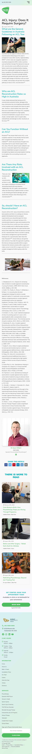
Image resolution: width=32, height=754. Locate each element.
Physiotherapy (5, 694)
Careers (4, 677)
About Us (4, 666)
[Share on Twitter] (10, 464)
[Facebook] (3, 634)
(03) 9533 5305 (7, 2)
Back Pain (13, 514)
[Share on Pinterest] (14, 464)
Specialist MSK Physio (7, 696)
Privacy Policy (9, 745)
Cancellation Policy (6, 672)
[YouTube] (12, 634)
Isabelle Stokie (6, 514)
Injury (12, 548)
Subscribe (16, 735)
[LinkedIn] (9, 634)
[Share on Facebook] (6, 464)
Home (3, 664)
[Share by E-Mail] (26, 464)
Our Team (4, 675)
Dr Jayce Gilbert (7, 582)
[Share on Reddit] (22, 464)
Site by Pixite (5, 748)
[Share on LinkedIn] (18, 464)
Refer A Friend (5, 669)
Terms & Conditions (15, 746)
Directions (4, 685)
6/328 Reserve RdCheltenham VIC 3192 (10, 630)
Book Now (16, 604)
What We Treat (5, 680)
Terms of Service (5, 746)
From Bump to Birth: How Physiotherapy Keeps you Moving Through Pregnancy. (14, 509)
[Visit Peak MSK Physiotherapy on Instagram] (6, 634)
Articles (4, 683)
